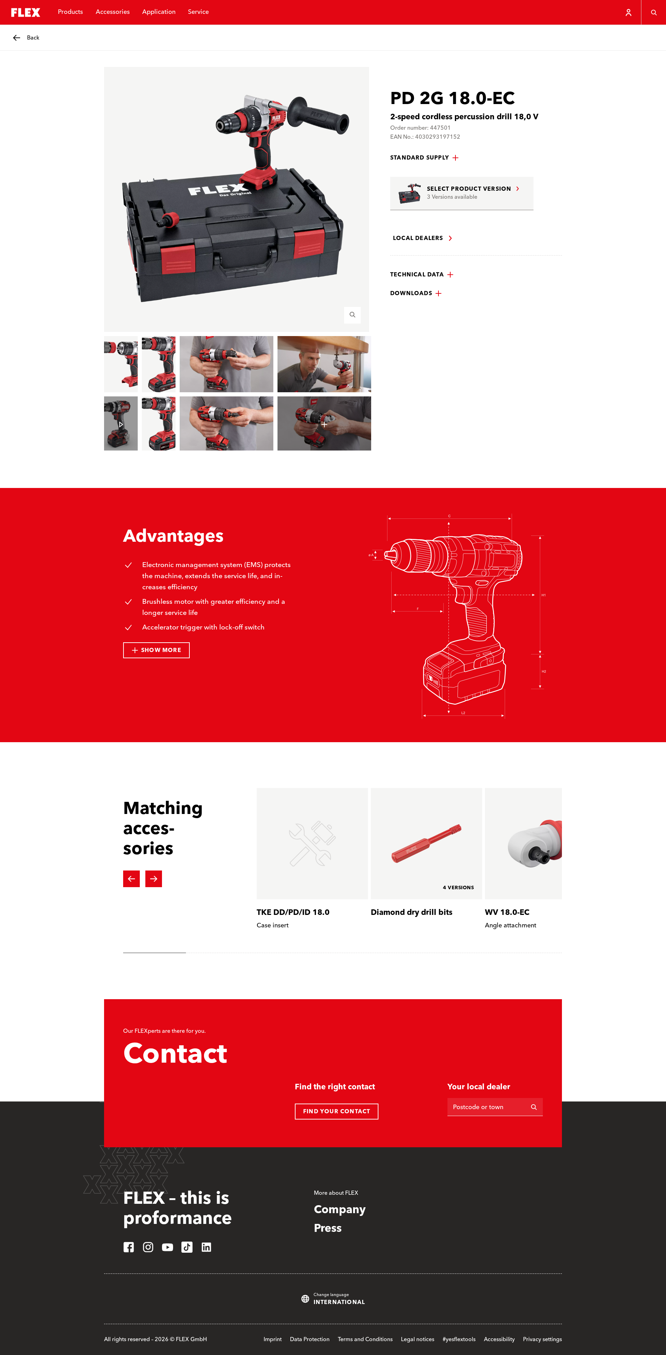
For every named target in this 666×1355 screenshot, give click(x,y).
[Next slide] (153, 879)
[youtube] (167, 1247)
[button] (424, 158)
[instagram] (148, 1247)
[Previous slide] (131, 879)
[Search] (653, 12)
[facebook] (128, 1247)
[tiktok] (187, 1247)
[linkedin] (206, 1247)
